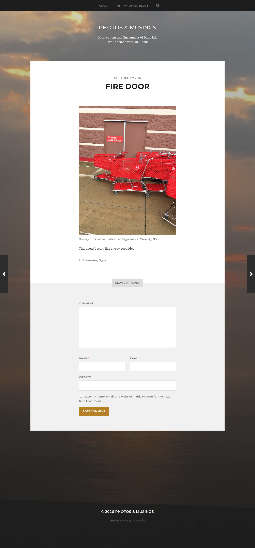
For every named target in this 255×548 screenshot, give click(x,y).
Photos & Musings (127, 27)
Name (84, 358)
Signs (102, 260)
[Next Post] (251, 274)
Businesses (89, 260)
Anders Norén (134, 520)
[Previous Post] (4, 274)
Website (85, 377)
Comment (86, 303)
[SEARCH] (158, 5)
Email (135, 358)
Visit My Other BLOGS (132, 5)
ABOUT (104, 5)
